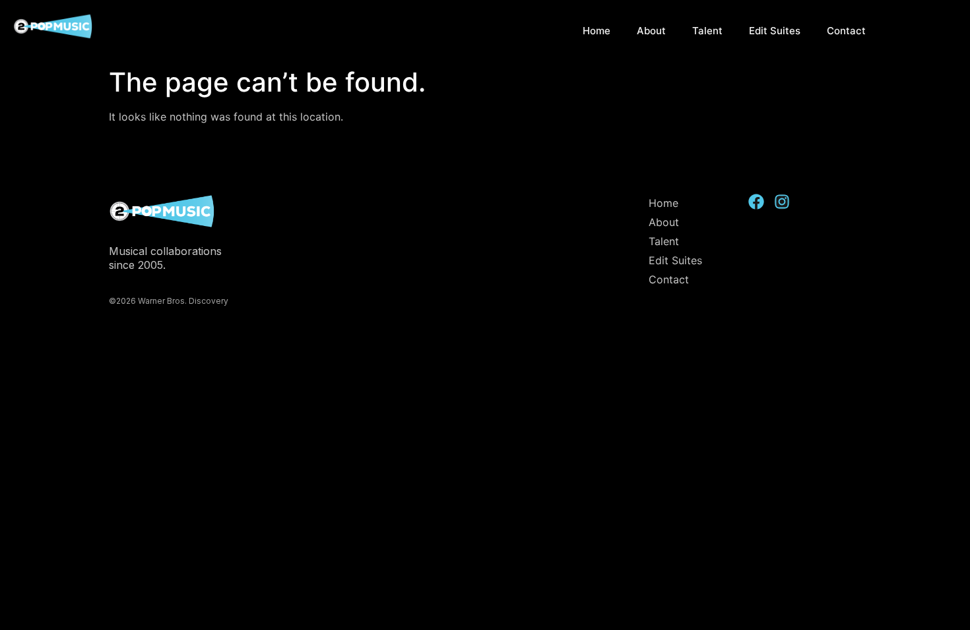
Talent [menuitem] (707, 30)
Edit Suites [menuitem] (774, 30)
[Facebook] (756, 202)
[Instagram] (782, 202)
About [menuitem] (651, 30)
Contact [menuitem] (846, 30)
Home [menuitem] (596, 30)
